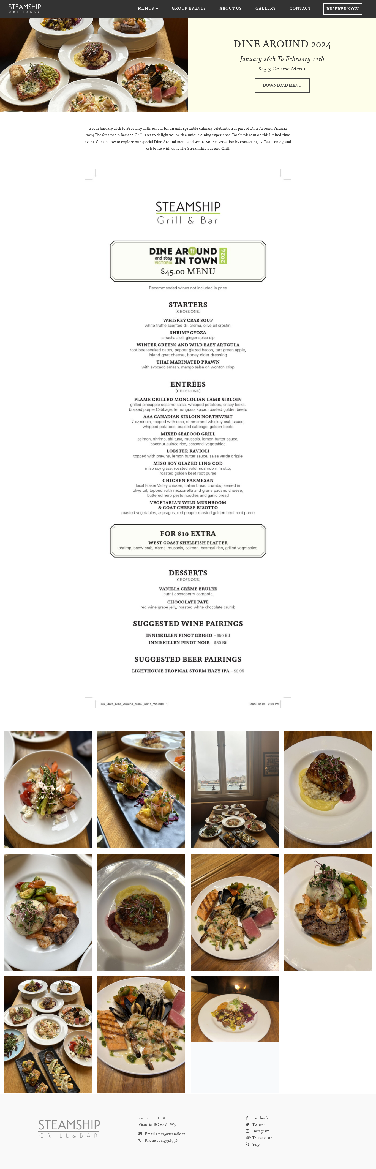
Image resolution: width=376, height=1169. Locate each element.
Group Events (189, 9)
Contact (300, 9)
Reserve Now (342, 9)
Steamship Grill (24, 8)
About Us (231, 9)
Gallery (265, 9)
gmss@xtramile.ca (171, 1134)
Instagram (260, 1132)
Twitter (258, 1125)
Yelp (255, 1145)
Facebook (260, 1119)
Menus (146, 9)
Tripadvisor (261, 1138)
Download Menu (282, 86)
